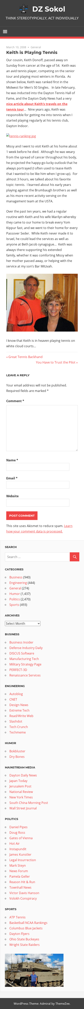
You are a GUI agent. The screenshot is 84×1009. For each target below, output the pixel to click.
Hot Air (14, 843)
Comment (15, 401)
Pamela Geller (19, 876)
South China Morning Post (28, 803)
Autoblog (16, 694)
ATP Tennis (17, 917)
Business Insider (21, 642)
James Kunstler (20, 854)
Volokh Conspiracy (23, 898)
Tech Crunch (18, 727)
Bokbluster (17, 751)
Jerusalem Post (20, 786)
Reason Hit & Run (22, 882)
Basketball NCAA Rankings (28, 923)
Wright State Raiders (24, 945)
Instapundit (17, 849)
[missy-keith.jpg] (42, 330)
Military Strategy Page (25, 664)
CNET (13, 699)
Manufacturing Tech (24, 659)
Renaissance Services (25, 675)
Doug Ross (17, 832)
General (36, 47)
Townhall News (20, 887)
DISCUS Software (21, 653)
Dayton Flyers (19, 934)
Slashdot (15, 721)
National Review (21, 792)
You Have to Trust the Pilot (55, 362)
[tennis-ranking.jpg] (21, 136)
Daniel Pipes (18, 827)
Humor (14, 594)
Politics (14, 599)
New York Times (21, 797)
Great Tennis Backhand (25, 357)
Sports (14, 605)
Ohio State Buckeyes (24, 939)
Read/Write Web (21, 716)
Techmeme (17, 732)
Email (12, 478)
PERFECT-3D (18, 670)
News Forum (18, 871)
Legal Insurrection (22, 860)
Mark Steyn (17, 865)
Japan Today (18, 781)
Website (12, 496)
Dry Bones (17, 756)
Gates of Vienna (21, 838)
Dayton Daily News (23, 775)
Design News (18, 705)
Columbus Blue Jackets (26, 928)
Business (15, 577)
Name (12, 460)
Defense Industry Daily (26, 648)
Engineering (18, 583)
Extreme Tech (19, 710)
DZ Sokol (48, 9)
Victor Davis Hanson (24, 893)
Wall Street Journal (23, 808)
